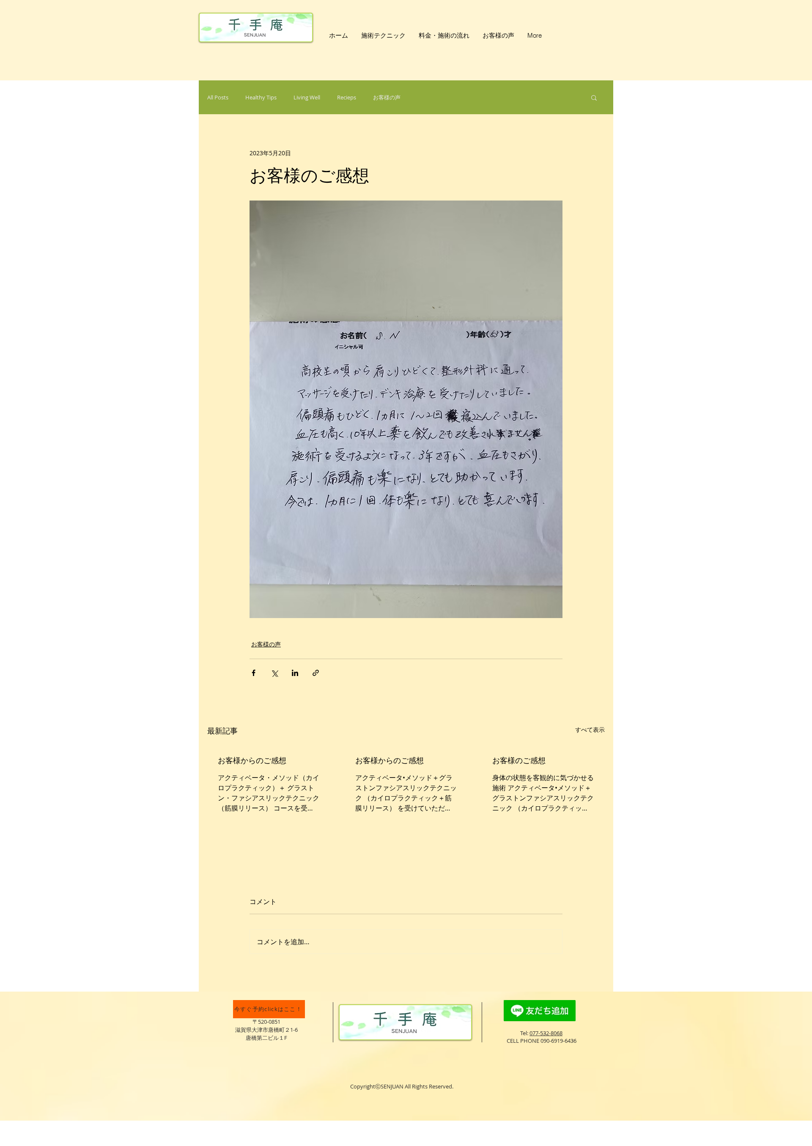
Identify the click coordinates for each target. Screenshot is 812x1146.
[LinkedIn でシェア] (295, 673)
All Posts (217, 97)
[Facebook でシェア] (254, 673)
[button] (594, 97)
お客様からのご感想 (252, 760)
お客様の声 (387, 97)
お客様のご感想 (519, 760)
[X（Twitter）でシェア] (274, 673)
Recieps (346, 97)
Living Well (307, 97)
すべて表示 (590, 730)
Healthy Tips (261, 97)
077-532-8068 (545, 1033)
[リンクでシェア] (316, 673)
